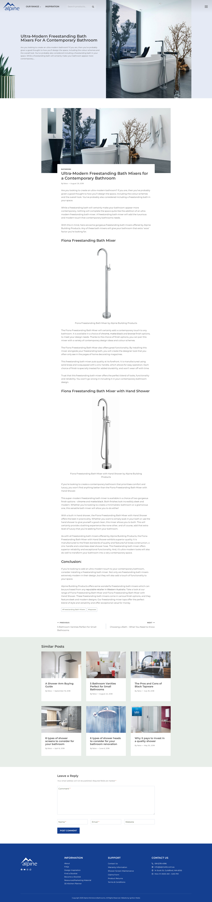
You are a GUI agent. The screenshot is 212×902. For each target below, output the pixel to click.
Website (129, 822)
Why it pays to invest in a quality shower (150, 740)
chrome (105, 333)
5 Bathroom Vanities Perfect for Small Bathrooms (76, 626)
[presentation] (61, 664)
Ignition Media (135, 898)
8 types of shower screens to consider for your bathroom (59, 741)
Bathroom (66, 169)
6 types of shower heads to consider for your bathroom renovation (105, 741)
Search (94, 7)
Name (62, 822)
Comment (64, 788)
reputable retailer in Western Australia (105, 589)
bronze (131, 333)
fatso (66, 183)
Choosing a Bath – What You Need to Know (132, 625)
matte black (116, 333)
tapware (92, 609)
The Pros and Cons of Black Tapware (148, 685)
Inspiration (52, 6)
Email (95, 822)
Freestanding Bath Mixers (73, 609)
